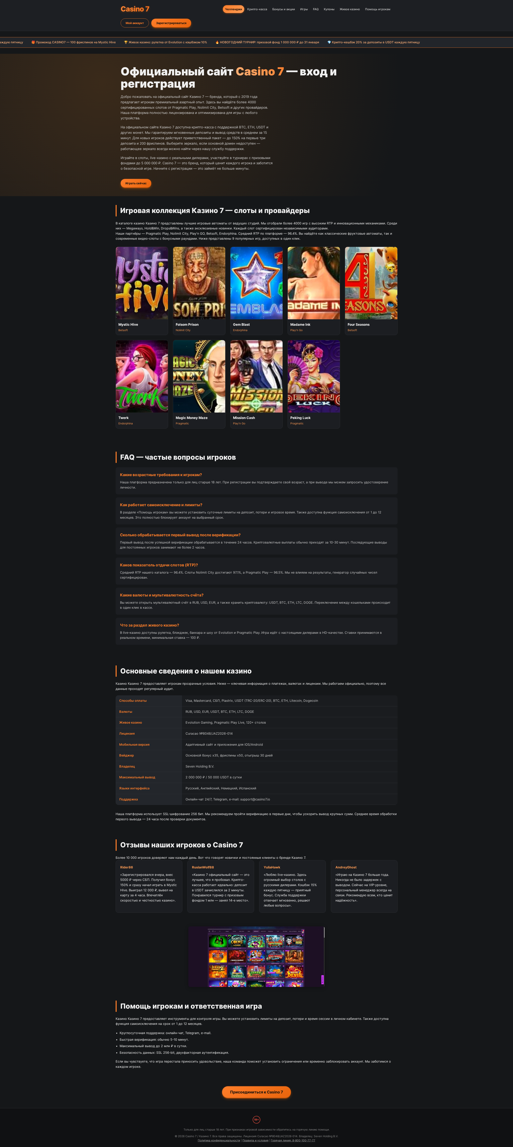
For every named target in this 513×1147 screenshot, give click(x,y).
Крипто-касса (257, 9)
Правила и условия (255, 1140)
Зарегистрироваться (171, 23)
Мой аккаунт (135, 23)
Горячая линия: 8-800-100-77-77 (293, 1140)
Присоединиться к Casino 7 (256, 1092)
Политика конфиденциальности (219, 1140)
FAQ (316, 9)
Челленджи (233, 9)
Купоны (329, 9)
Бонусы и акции (283, 9)
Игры (304, 9)
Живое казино (350, 9)
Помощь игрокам (377, 9)
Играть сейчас (135, 183)
